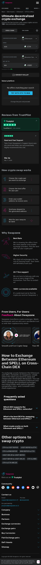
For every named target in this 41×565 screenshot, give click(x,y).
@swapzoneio (24, 500)
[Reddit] (13, 487)
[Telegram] (8, 487)
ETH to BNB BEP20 (10, 451)
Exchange (5, 8)
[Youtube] (27, 487)
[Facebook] (23, 487)
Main (3, 12)
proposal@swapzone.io (9, 505)
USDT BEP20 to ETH (28, 447)
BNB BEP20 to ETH (27, 451)
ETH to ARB (32, 459)
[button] (37, 3)
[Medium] (33, 487)
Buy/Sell (17, 8)
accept (38, 561)
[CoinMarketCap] (37, 487)
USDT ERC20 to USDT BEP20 (14, 455)
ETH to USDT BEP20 (10, 447)
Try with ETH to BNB (20, 93)
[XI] (3, 487)
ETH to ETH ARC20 (10, 463)
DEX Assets (11, 12)
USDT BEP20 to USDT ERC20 (14, 459)
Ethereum (20, 12)
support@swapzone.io (9, 500)
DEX (27, 8)
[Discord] (18, 487)
